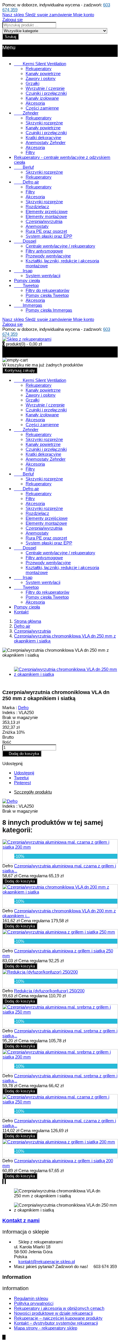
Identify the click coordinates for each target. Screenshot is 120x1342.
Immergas (28, 305)
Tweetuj (21, 777)
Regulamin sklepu (31, 1298)
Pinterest (22, 782)
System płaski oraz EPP (49, 236)
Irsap (23, 270)
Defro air (26, 181)
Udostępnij (24, 772)
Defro (23, 707)
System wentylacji (43, 275)
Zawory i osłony (41, 78)
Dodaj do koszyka (22, 753)
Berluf (24, 167)
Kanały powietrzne (43, 73)
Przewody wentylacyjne (48, 255)
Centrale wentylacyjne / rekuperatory (60, 246)
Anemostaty (37, 226)
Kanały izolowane (42, 98)
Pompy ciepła (27, 280)
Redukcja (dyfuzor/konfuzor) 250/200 (49, 990)
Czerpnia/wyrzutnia (44, 221)
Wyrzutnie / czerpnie (45, 88)
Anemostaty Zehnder (46, 142)
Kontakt (21, 611)
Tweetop (26, 285)
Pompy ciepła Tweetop (47, 295)
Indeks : (9, 712)
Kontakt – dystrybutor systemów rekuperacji (56, 1323)
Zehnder (26, 112)
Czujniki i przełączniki (46, 93)
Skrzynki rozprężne (44, 122)
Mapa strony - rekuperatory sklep (45, 1327)
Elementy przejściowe (47, 211)
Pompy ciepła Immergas (49, 310)
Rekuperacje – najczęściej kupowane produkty (58, 1318)
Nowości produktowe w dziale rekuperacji (53, 1313)
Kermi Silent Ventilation (40, 63)
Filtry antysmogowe (44, 250)
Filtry (30, 152)
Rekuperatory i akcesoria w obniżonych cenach (59, 1308)
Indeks (9, 806)
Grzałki (32, 83)
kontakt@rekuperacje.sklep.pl (46, 1261)
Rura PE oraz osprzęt (46, 231)
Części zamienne (42, 108)
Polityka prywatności (33, 1303)
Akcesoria (35, 103)
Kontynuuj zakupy (20, 370)
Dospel (25, 241)
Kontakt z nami (21, 1220)
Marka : (9, 707)
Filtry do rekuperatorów (47, 290)
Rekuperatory (39, 68)
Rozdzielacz (37, 206)
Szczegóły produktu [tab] (33, 791)
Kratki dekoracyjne (43, 137)
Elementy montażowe (46, 216)
